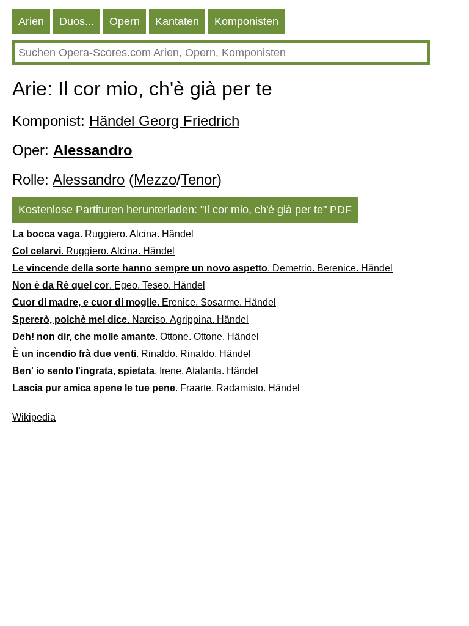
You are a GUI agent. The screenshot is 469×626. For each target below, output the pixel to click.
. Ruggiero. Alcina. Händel (103, 234)
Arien (31, 21)
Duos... (76, 21)
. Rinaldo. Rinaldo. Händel (131, 353)
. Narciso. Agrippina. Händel (130, 319)
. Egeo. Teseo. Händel (108, 285)
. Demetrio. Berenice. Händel (202, 268)
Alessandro (89, 179)
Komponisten (246, 21)
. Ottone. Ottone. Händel (135, 336)
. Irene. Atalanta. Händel (135, 371)
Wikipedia (34, 417)
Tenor (199, 179)
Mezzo (155, 179)
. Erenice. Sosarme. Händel (144, 302)
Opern (124, 21)
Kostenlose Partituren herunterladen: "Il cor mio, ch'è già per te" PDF (185, 210)
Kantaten (177, 21)
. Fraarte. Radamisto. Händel (156, 388)
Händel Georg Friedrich (164, 120)
